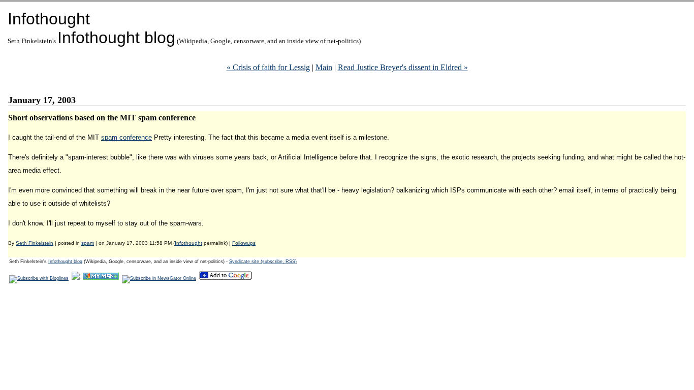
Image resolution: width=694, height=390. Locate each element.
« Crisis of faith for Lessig (268, 67)
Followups (244, 243)
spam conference (126, 137)
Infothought (49, 19)
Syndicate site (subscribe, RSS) (263, 261)
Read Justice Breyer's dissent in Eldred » (403, 67)
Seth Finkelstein (34, 243)
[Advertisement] (193, 315)
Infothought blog (116, 37)
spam (87, 243)
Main (324, 67)
